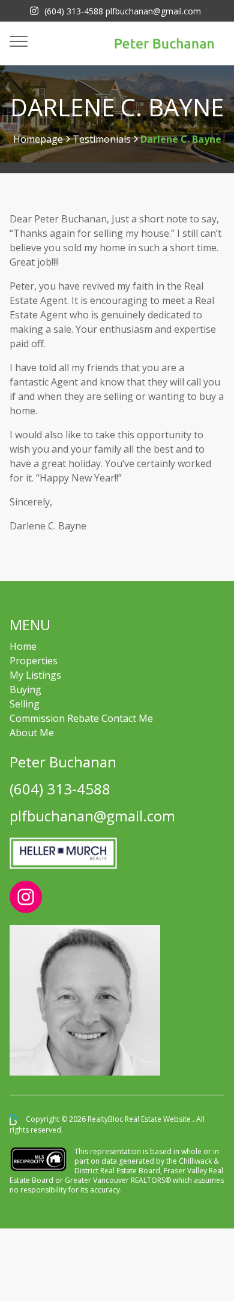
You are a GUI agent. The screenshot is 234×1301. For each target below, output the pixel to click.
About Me (32, 732)
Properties (34, 660)
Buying (25, 689)
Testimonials (102, 139)
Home (23, 646)
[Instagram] (34, 11)
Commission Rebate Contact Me (81, 718)
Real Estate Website (159, 1119)
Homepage (38, 139)
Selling (25, 703)
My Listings (35, 675)
